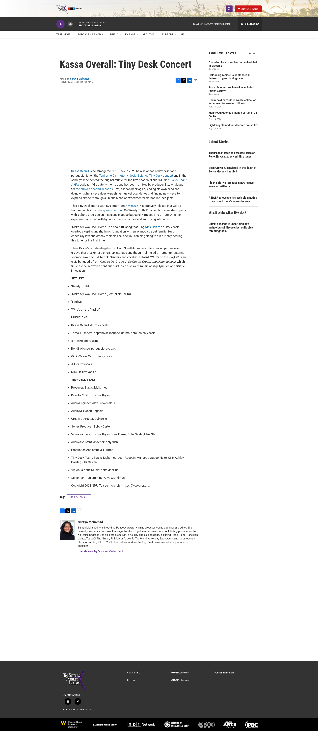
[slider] (75, 24)
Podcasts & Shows (90, 34)
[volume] (70, 24)
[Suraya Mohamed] (67, 530)
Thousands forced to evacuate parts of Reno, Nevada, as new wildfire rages (232, 154)
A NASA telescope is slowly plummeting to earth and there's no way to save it (233, 199)
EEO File (131, 680)
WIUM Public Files (180, 672)
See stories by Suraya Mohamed (100, 551)
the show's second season (93, 189)
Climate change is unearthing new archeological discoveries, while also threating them (231, 227)
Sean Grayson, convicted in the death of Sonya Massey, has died (232, 169)
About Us (148, 34)
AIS (183, 34)
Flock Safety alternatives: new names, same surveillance (231, 184)
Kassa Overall (80, 171)
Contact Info (133, 672)
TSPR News (63, 34)
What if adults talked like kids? (227, 212)
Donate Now (249, 8)
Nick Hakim (152, 227)
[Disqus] (159, 615)
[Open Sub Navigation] (73, 34)
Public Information (224, 672)
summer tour (114, 210)
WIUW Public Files (180, 680)
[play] (60, 24)
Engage (130, 34)
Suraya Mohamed (79, 78)
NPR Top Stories (78, 497)
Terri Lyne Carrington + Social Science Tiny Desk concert (136, 175)
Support (167, 34)
